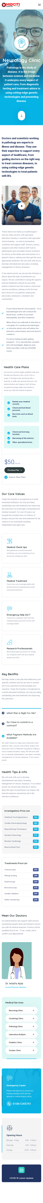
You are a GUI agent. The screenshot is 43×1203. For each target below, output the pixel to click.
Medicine (22, 987)
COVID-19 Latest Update (21, 1178)
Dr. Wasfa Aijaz (14, 983)
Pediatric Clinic (15, 1042)
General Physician (12, 987)
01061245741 (22, 1103)
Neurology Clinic (16, 1010)
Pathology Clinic (16, 1026)
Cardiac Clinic (15, 1050)
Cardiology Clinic (16, 1018)
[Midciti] (11, 4)
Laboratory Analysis (17, 1034)
